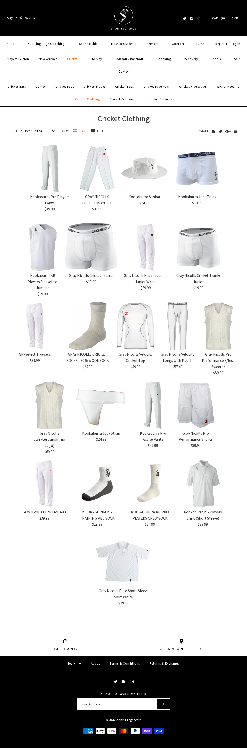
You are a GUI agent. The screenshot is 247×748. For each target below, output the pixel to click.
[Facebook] (191, 18)
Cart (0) (218, 18)
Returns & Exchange (165, 663)
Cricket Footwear (157, 86)
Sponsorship (90, 44)
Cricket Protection (193, 86)
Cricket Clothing (87, 99)
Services (154, 44)
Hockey (98, 59)
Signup (12, 18)
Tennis (217, 59)
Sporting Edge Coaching (48, 44)
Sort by (16, 131)
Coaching (165, 59)
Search (74, 663)
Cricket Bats (17, 86)
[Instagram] (198, 18)
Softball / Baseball (130, 59)
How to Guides (124, 44)
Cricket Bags (124, 86)
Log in (235, 44)
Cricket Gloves (94, 86)
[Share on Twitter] (220, 131)
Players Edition (18, 59)
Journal (200, 44)
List (100, 131)
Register (221, 44)
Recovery (192, 59)
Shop (12, 44)
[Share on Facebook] (213, 131)
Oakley (123, 71)
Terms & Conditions (125, 663)
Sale (237, 59)
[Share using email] (235, 131)
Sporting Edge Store (128, 720)
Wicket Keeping (228, 86)
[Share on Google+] (228, 131)
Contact (178, 44)
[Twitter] (184, 18)
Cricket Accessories (124, 99)
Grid (83, 131)
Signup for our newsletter (123, 693)
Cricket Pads (64, 86)
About (95, 663)
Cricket (74, 59)
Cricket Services (160, 99)
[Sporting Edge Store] (124, 7)
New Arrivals (48, 59)
